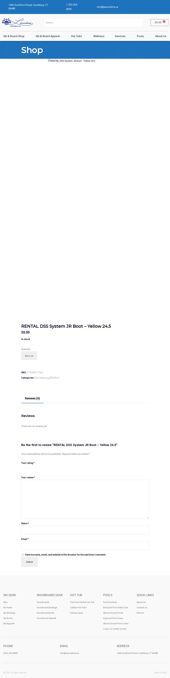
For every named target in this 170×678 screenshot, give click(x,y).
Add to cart (29, 356)
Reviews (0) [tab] (32, 398)
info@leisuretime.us (107, 7)
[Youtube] (93, 673)
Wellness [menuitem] (98, 36)
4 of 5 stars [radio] (33, 468)
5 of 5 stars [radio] (37, 468)
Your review (28, 477)
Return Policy (161, 672)
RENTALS (54, 377)
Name (25, 523)
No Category (41, 377)
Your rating (27, 463)
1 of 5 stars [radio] (22, 468)
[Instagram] (85, 673)
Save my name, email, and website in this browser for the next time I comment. (65, 554)
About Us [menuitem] (160, 36)
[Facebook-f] (77, 673)
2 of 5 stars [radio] (26, 468)
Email (25, 539)
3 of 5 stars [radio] (30, 468)
